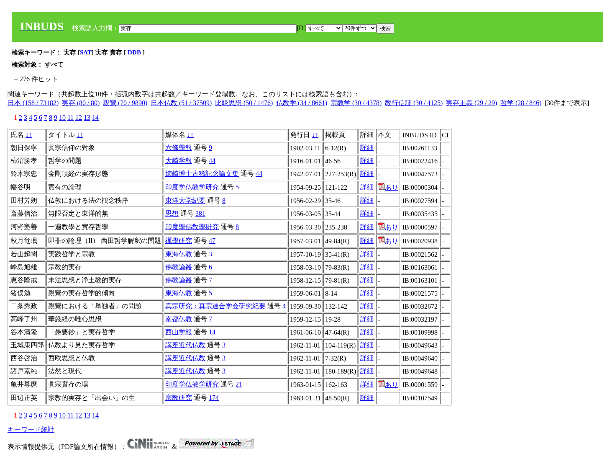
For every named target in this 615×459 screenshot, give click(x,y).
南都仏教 (178, 318)
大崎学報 (178, 160)
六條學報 (178, 147)
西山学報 (178, 331)
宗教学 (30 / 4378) (356, 102)
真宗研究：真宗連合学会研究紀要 (215, 305)
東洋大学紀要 (185, 200)
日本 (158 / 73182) (33, 102)
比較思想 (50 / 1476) (244, 102)
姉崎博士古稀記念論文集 (202, 173)
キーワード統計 (31, 429)
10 (62, 117)
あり (391, 187)
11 (70, 117)
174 (214, 397)
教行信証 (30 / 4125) (414, 102)
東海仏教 (178, 254)
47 (212, 240)
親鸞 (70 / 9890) (125, 102)
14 (95, 117)
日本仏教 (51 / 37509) (181, 102)
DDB (135, 52)
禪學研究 (178, 240)
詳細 (367, 147)
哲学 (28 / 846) (520, 102)
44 (212, 160)
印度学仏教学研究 (192, 187)
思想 (172, 213)
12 (78, 117)
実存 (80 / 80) (81, 102)
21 (239, 384)
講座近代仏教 (185, 344)
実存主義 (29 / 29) (471, 102)
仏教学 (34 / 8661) (301, 102)
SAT (86, 52)
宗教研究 (178, 397)
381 (200, 213)
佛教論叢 (178, 267)
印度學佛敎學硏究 (192, 226)
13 (87, 117)
